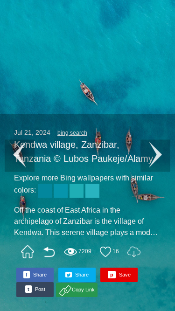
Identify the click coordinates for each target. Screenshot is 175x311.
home (27, 251)
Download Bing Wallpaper (133, 251)
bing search (72, 133)
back (49, 251)
